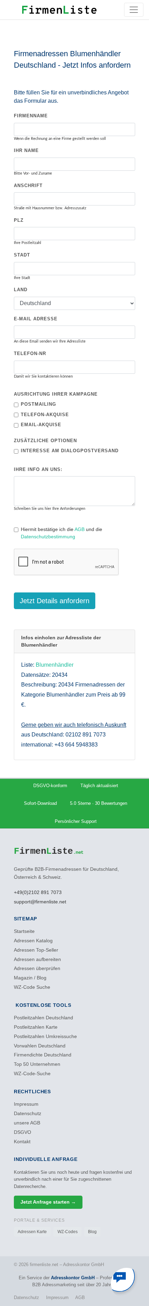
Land (20, 289)
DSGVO (22, 1132)
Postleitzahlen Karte (36, 1027)
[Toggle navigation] (133, 10)
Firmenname (31, 115)
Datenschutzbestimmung (48, 536)
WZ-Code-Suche (32, 1073)
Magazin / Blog (30, 977)
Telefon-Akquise (45, 414)
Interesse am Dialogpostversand (70, 450)
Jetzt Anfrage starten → (48, 1202)
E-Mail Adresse (36, 318)
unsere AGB (27, 1123)
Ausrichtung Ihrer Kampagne (56, 394)
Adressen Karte (32, 1231)
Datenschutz (27, 1113)
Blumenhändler (54, 665)
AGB (79, 529)
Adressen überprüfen (37, 968)
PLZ (19, 220)
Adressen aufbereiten (37, 959)
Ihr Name (26, 150)
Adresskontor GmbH (73, 1277)
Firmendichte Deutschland (42, 1055)
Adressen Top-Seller (36, 950)
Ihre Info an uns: (38, 469)
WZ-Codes (68, 1231)
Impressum (26, 1104)
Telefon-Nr (30, 353)
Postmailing (38, 404)
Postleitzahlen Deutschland (43, 1017)
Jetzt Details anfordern (54, 601)
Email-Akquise (41, 424)
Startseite (24, 931)
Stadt (22, 255)
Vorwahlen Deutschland (39, 1045)
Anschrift (28, 185)
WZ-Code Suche (32, 987)
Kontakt (22, 1141)
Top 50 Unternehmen (37, 1064)
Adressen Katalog (33, 940)
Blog (92, 1231)
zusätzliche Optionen (45, 440)
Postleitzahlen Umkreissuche (45, 1036)
